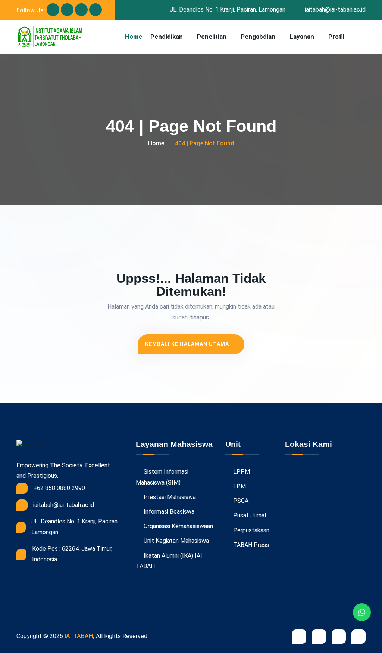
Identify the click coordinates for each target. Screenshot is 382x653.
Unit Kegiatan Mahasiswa (175, 540)
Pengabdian (258, 36)
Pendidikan (166, 36)
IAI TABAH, (79, 636)
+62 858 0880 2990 (59, 488)
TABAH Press (250, 544)
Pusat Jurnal (249, 515)
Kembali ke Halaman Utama (188, 344)
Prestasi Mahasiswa (169, 497)
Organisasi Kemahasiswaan (177, 526)
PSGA (240, 500)
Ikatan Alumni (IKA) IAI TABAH (169, 561)
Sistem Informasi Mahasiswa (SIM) (162, 477)
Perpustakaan (250, 530)
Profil (336, 36)
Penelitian (211, 36)
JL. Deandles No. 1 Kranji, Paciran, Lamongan (227, 9)
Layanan (301, 36)
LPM (239, 486)
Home (133, 36)
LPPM (241, 471)
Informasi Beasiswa (168, 511)
